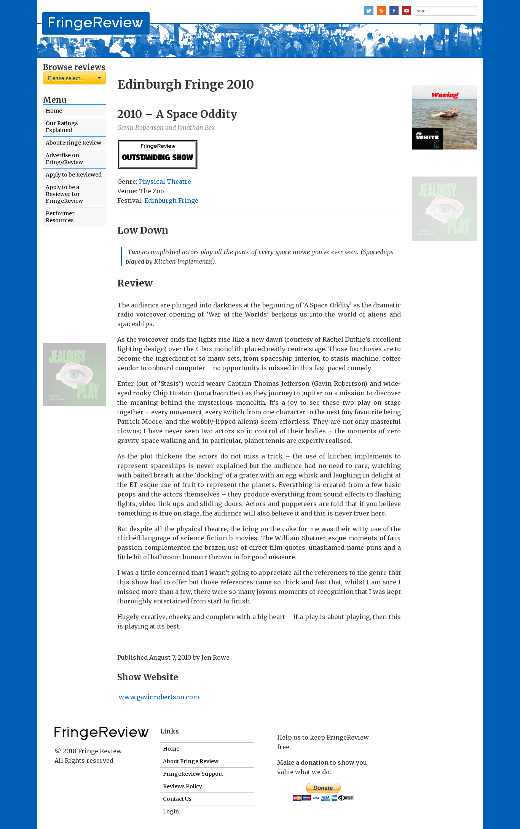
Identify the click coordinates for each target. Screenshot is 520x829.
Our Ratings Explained (62, 127)
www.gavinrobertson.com (159, 697)
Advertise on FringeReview (64, 158)
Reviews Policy (182, 786)
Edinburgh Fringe (171, 200)
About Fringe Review (73, 142)
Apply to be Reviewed (74, 174)
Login (171, 811)
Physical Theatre (165, 181)
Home (54, 110)
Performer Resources (60, 217)
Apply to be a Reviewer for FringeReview (64, 194)
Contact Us (177, 799)
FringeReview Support (193, 773)
